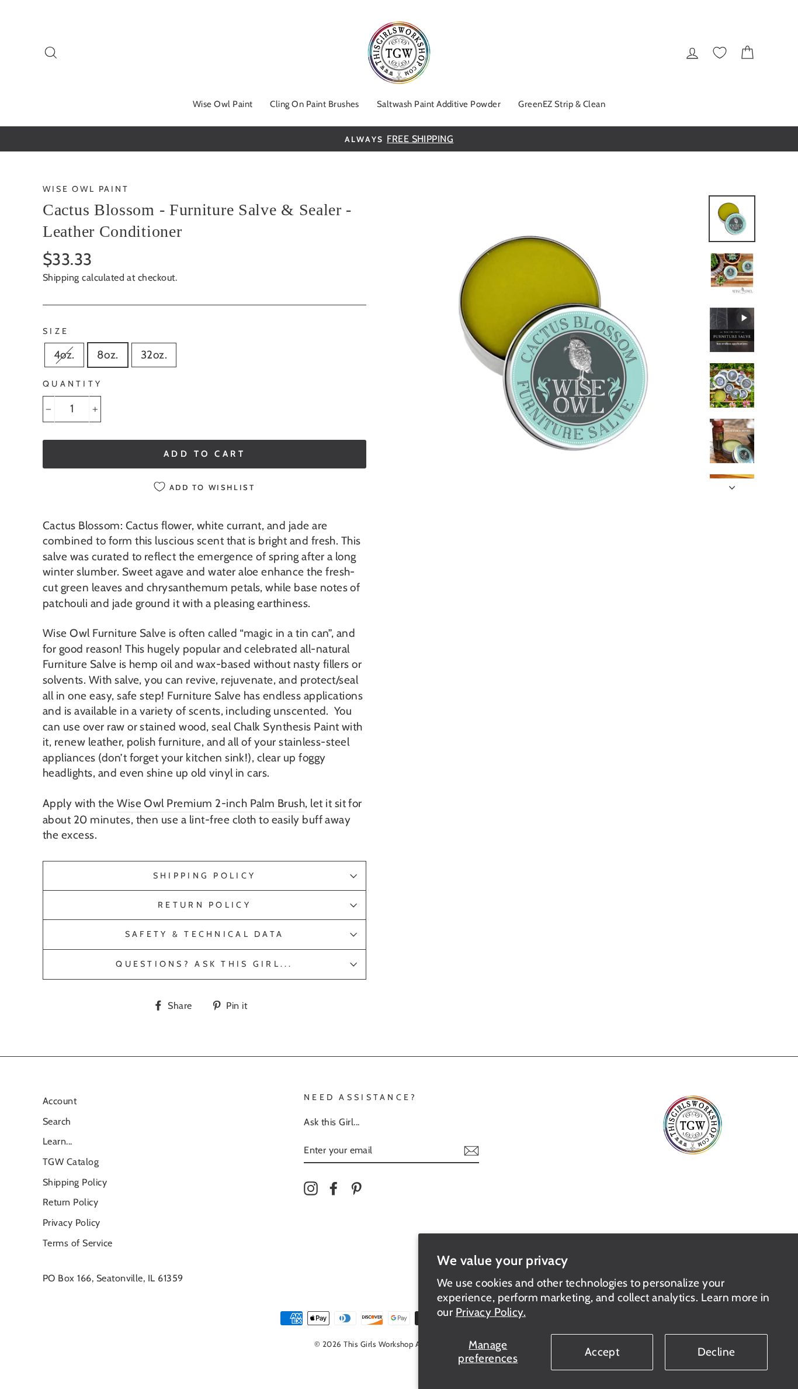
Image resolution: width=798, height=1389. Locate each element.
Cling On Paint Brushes (314, 104)
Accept (602, 1352)
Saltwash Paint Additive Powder (439, 104)
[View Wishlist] (719, 53)
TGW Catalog (71, 1161)
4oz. (64, 354)
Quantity (72, 383)
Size (56, 331)
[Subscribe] (471, 1151)
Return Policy (204, 904)
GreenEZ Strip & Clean (561, 104)
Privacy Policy (71, 1222)
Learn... (57, 1141)
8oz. (108, 354)
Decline (716, 1352)
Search (57, 1121)
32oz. (154, 354)
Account (60, 1101)
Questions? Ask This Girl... (204, 964)
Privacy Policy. (491, 1312)
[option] (399, 139)
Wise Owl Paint (223, 104)
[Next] (732, 484)
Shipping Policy (204, 875)
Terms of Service (78, 1243)
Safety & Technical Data (204, 934)
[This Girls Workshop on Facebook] (334, 1188)
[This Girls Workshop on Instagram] (311, 1188)
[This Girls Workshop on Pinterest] (356, 1188)
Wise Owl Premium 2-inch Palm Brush (211, 803)
